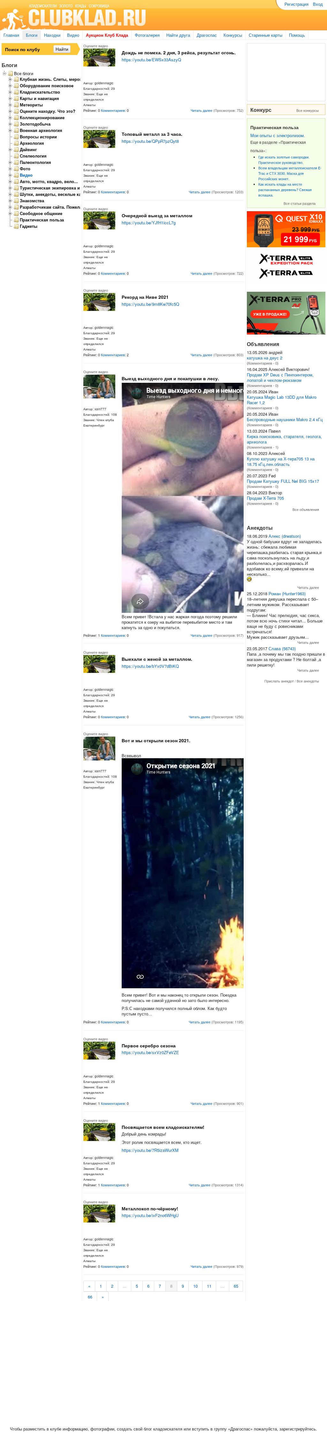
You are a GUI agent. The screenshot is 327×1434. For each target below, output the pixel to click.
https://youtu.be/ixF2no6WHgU (150, 1215)
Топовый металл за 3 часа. (152, 134)
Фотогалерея (147, 35)
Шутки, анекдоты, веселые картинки (57, 194)
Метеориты (31, 105)
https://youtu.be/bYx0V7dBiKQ (150, 666)
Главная (11, 35)
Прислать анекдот (279, 680)
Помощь (297, 35)
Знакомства (32, 201)
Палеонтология (35, 162)
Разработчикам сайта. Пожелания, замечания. (67, 207)
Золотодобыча (35, 124)
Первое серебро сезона (149, 1045)
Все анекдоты (308, 680)
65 (236, 1286)
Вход (318, 4)
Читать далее (201, 110)
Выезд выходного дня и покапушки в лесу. (170, 378)
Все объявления (306, 509)
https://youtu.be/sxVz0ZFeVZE (150, 1052)
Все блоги (23, 73)
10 (195, 1286)
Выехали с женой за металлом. (157, 659)
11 (209, 1286)
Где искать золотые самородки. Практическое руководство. (283, 159)
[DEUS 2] (286, 333)
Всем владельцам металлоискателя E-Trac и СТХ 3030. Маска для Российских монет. (290, 173)
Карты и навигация (39, 98)
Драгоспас (207, 35)
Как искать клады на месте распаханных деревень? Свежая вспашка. (285, 189)
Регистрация (296, 4)
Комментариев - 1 (262, 447)
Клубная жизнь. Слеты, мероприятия (58, 79)
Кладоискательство (40, 92)
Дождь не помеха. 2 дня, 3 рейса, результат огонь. (179, 52)
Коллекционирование (42, 117)
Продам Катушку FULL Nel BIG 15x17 (283, 481)
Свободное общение (41, 213)
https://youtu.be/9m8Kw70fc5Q (150, 304)
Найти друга (178, 35)
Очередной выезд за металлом (157, 215)
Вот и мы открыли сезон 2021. (156, 740)
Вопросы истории (38, 137)
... (124, 1286)
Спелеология (33, 156)
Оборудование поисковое (46, 86)
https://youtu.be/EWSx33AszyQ (151, 60)
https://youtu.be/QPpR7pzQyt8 (150, 141)
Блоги (31, 35)
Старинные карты (265, 35)
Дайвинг (28, 149)
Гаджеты (28, 226)
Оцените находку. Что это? (47, 111)
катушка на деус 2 (264, 358)
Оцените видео (95, 45)
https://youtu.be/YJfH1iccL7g (149, 223)
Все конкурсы (307, 110)
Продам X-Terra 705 (265, 498)
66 (90, 1297)
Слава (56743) (282, 648)
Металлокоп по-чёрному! (150, 1208)
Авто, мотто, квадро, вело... (49, 181)
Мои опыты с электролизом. (277, 135)
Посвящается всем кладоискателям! (163, 1127)
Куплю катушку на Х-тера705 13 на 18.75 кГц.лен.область (281, 461)
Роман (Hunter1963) (287, 593)
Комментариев (113, 110)
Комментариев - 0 (262, 363)
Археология (32, 143)
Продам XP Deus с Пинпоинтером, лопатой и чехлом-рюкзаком (280, 377)
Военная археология (41, 130)
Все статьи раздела (300, 203)
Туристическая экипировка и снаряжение (63, 188)
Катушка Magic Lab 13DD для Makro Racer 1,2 (281, 399)
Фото (25, 169)
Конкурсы (233, 35)
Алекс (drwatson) (285, 536)
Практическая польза (42, 220)
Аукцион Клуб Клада (107, 35)
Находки (52, 35)
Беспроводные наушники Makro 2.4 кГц (285, 419)
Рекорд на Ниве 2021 (145, 297)
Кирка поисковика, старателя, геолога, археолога (284, 439)
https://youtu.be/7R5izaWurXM (150, 1150)
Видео (73, 35)
